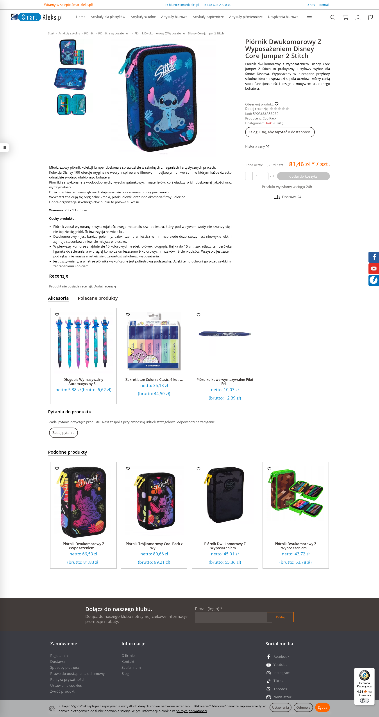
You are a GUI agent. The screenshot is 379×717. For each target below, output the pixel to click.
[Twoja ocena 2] (275, 109)
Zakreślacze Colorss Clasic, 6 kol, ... (154, 379)
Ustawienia (280, 707)
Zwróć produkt (62, 691)
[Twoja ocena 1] (272, 109)
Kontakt (325, 5)
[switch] (364, 700)
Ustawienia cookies (66, 685)
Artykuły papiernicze (208, 16)
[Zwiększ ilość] (249, 176)
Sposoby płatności (65, 667)
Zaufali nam (131, 667)
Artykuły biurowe (174, 16)
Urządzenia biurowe (283, 16)
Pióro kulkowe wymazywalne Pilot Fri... (225, 381)
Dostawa (57, 661)
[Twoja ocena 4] (283, 109)
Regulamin (59, 655)
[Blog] (373, 279)
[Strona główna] (32, 16)
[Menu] (372, 670)
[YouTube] (374, 268)
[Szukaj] (333, 17)
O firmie (128, 655)
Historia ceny (255, 146)
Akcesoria (58, 298)
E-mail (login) (207, 608)
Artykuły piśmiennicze (246, 16)
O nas (310, 5)
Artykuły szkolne (143, 16)
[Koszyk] (345, 17)
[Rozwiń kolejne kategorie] (309, 16)
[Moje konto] (358, 17)
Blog (125, 673)
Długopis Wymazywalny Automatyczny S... (83, 381)
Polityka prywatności (67, 679)
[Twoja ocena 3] (279, 109)
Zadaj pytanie (63, 432)
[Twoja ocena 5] (287, 109)
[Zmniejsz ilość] (264, 176)
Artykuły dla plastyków (108, 16)
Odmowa (303, 707)
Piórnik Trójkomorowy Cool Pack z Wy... (154, 545)
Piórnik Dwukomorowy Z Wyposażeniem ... (83, 545)
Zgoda (322, 707)
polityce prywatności (191, 711)
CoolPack (269, 118)
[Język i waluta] (370, 17)
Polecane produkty (98, 298)
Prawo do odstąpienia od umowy (77, 673)
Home (80, 16)
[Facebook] (374, 256)
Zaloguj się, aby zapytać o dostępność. (279, 132)
